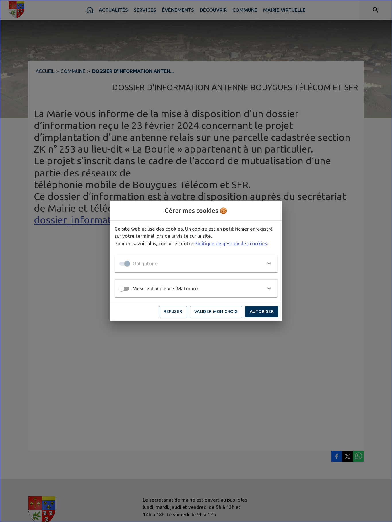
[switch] (121, 288)
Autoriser (262, 311)
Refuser (173, 311)
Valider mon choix (216, 311)
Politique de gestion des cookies (231, 243)
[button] (196, 263)
